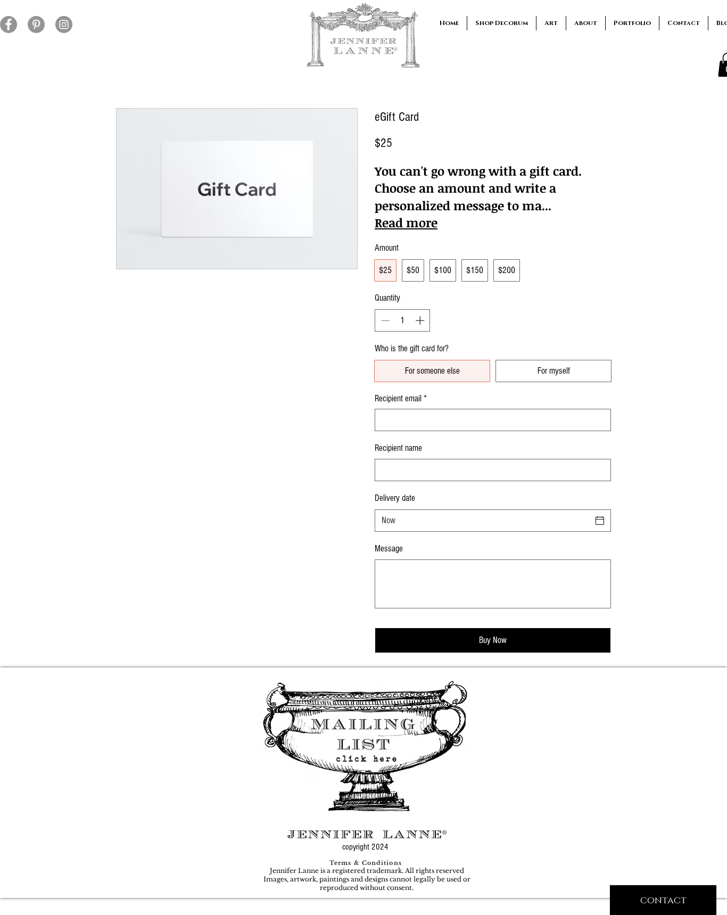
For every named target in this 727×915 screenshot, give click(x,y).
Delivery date (395, 498)
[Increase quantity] (421, 320)
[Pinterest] (36, 24)
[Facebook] (8, 24)
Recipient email (401, 398)
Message (389, 548)
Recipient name (398, 448)
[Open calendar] (599, 520)
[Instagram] (63, 24)
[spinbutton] (402, 320)
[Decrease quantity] (384, 320)
